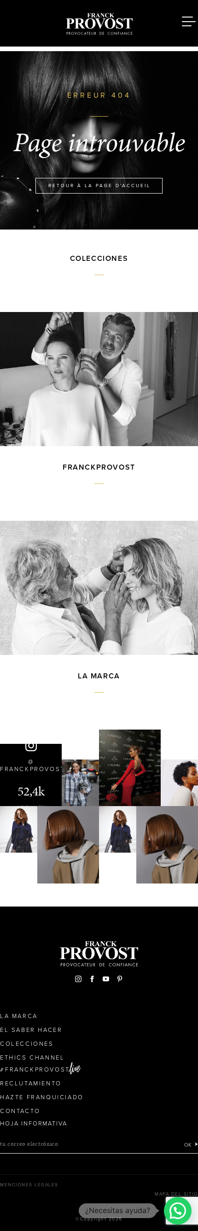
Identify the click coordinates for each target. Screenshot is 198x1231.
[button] (178, 1211)
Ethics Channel (32, 1057)
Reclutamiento (31, 1083)
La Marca (19, 1016)
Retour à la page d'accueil (99, 185)
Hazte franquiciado (42, 1097)
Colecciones (27, 1044)
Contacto (20, 1111)
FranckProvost (37, 1069)
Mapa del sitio (176, 1194)
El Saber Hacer (31, 1030)
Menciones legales (29, 1185)
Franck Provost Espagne (99, 22)
